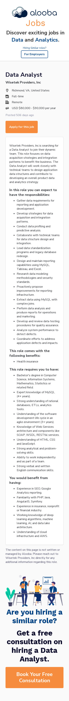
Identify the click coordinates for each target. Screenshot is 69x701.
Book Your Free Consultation (34, 677)
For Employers (34, 54)
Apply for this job (21, 127)
